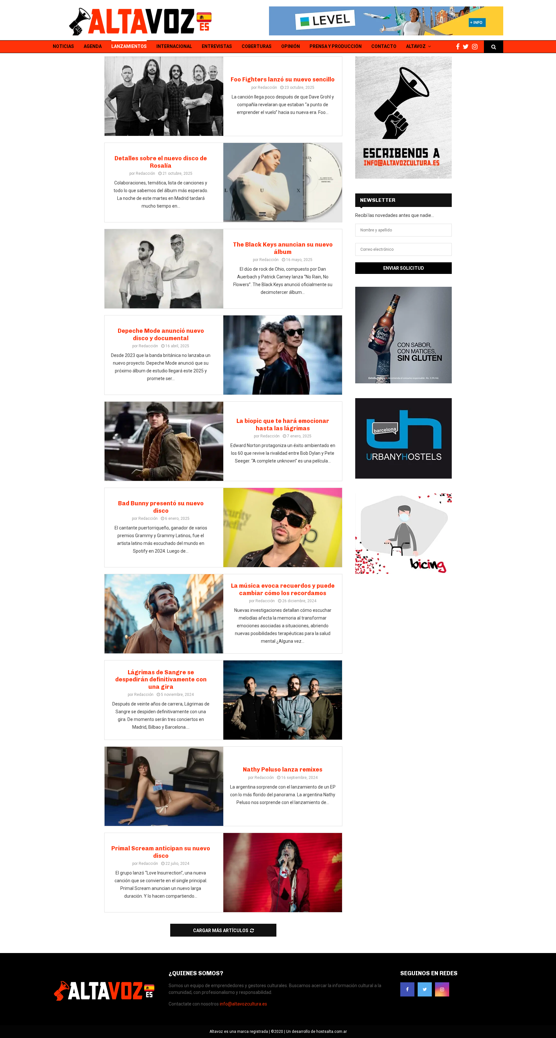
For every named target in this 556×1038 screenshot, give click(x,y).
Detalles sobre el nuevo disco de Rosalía (161, 162)
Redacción (267, 87)
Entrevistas (217, 46)
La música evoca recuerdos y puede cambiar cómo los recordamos (283, 589)
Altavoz (416, 46)
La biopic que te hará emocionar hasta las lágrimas (282, 424)
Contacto (383, 46)
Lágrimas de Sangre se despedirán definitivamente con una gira (161, 679)
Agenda (93, 46)
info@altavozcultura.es (243, 1003)
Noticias (63, 46)
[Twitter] (467, 47)
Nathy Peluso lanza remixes (282, 769)
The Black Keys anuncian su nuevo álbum (283, 248)
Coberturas (257, 46)
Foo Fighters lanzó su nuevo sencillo (283, 79)
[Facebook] (459, 47)
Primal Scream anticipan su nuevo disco (160, 852)
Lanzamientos (129, 46)
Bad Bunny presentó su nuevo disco (161, 507)
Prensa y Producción (336, 46)
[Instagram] (476, 47)
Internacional (174, 46)
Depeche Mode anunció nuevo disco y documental (161, 334)
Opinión (290, 46)
